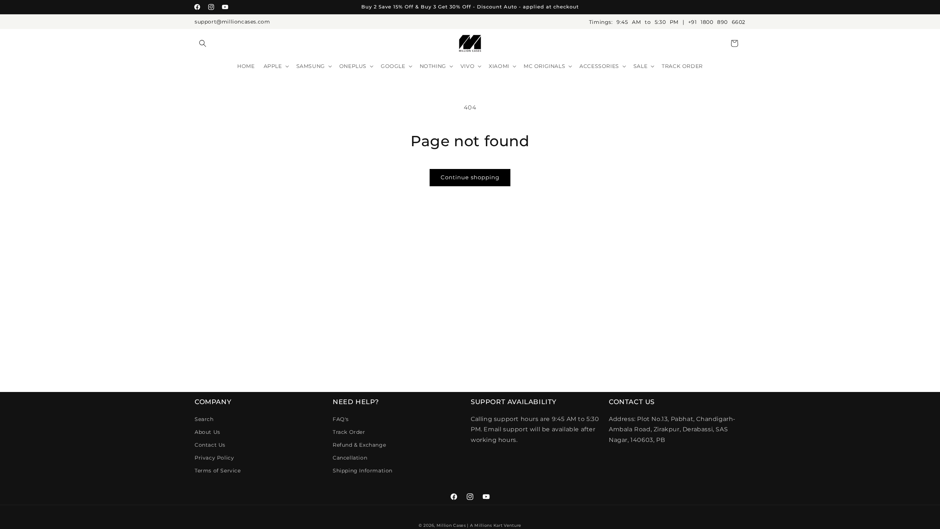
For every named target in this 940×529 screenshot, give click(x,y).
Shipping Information (363, 470)
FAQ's (341, 419)
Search (204, 419)
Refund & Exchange (359, 445)
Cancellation (350, 457)
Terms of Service (218, 470)
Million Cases (451, 525)
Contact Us (210, 445)
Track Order (349, 432)
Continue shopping (470, 177)
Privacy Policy (214, 457)
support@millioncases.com (232, 22)
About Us (207, 432)
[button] (203, 43)
